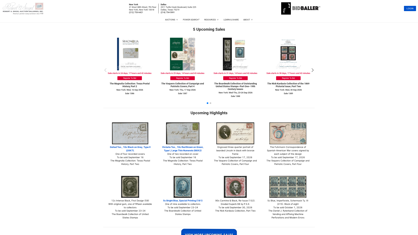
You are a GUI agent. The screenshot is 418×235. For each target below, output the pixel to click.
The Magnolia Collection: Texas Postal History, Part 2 (130, 85)
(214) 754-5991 (168, 12)
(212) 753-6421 (136, 12)
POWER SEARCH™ (191, 19)
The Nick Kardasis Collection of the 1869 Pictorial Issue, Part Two (288, 85)
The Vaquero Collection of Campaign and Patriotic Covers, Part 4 (182, 85)
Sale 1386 (129, 93)
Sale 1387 (182, 93)
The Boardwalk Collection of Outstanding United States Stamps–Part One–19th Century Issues (235, 86)
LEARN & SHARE (231, 19)
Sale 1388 (235, 96)
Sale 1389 (288, 93)
